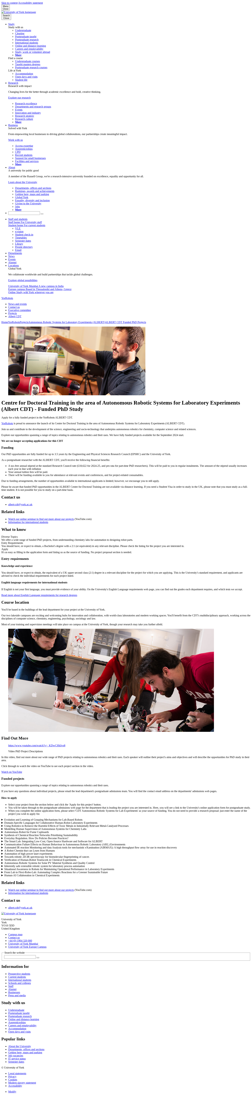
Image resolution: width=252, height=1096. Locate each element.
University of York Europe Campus (27, 946)
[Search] (42, 213)
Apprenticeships (17, 1022)
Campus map (15, 934)
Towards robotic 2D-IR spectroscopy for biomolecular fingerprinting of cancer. (46, 856)
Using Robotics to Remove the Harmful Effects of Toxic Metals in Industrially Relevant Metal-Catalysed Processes (66, 825)
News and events (17, 304)
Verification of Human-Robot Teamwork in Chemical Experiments (40, 859)
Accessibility (15, 1085)
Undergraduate (16, 1010)
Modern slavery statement (22, 1082)
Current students (17, 976)
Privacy (12, 1076)
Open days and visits (19, 1031)
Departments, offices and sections (26, 1049)
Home (4, 322)
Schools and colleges (19, 983)
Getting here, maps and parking (25, 1052)
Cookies (12, 1079)
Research (13, 82)
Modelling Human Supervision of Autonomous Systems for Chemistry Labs (45, 828)
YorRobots (7, 298)
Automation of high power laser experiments (28, 853)
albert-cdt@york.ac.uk (20, 504)
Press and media (17, 995)
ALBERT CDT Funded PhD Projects (125, 322)
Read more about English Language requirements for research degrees (39, 595)
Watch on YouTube (11, 771)
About (11, 167)
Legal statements (17, 1073)
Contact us (14, 307)
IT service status (17, 1058)
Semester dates (16, 1061)
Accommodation (17, 1028)
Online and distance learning (23, 1019)
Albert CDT (14, 316)
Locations (13, 265)
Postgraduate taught (18, 1013)
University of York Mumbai (23, 943)
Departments (15, 253)
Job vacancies (15, 1055)
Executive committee (19, 310)
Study (11, 24)
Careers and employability (22, 1025)
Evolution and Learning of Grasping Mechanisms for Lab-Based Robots (43, 819)
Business (13, 125)
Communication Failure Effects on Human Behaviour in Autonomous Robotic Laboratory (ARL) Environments (64, 844)
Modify (12, 1091)
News (11, 256)
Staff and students (17, 219)
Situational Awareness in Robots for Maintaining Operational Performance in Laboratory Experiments (59, 869)
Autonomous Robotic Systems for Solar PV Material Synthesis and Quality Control (49, 863)
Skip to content (9, 2)
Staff (10, 986)
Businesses (14, 992)
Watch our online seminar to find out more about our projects (41, 519)
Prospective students (19, 973)
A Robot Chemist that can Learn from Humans (29, 850)
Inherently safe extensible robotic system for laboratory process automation (44, 866)
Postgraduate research (20, 1016)
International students (19, 979)
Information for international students (28, 522)
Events (12, 259)
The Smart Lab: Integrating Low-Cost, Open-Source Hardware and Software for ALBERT (53, 841)
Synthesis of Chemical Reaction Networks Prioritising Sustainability (41, 835)
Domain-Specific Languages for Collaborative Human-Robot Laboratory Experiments (50, 822)
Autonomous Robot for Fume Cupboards (26, 832)
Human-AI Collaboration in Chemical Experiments (31, 875)
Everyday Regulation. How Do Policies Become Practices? (36, 838)
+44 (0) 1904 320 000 (20, 940)
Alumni (12, 262)
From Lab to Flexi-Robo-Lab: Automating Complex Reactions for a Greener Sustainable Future (56, 872)
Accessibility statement (30, 2)
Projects (12, 313)
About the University (19, 1046)
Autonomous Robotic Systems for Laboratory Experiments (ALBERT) (66, 322)
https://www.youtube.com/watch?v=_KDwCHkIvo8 (36, 745)
